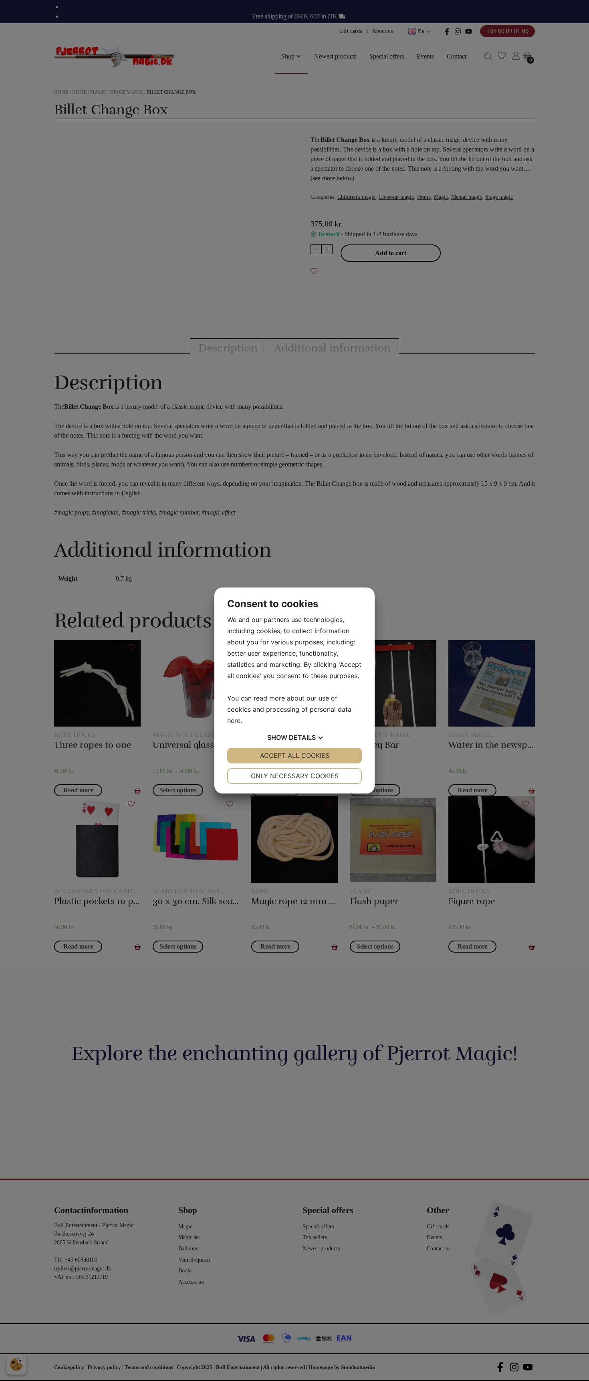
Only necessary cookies (295, 776)
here (233, 721)
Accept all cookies (294, 755)
